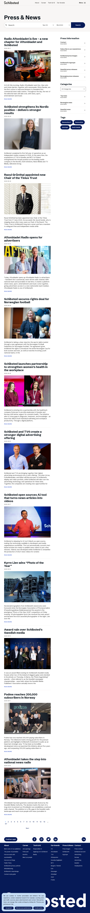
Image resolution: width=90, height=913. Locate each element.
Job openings (26, 849)
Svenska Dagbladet (56, 860)
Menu (82, 3)
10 (33, 822)
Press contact (79, 849)
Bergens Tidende (56, 866)
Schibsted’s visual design (11, 871)
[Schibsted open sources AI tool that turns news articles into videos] (27, 522)
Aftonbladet (54, 851)
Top (83, 839)
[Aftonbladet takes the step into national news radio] (27, 783)
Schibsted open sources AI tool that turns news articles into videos (25, 498)
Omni (52, 877)
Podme (53, 880)
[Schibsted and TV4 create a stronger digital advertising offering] (27, 456)
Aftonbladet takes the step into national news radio (25, 760)
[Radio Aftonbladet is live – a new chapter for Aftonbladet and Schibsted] (27, 66)
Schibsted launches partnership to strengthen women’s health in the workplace (26, 367)
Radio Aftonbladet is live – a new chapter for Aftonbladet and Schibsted (26, 42)
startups (65, 127)
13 (44, 822)
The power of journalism (11, 851)
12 (40, 822)
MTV (52, 863)
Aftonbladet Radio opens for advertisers (23, 239)
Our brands (61, 3)
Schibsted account (80, 851)
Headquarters (78, 866)
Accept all (9, 908)
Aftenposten (54, 857)
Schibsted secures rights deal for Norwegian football (26, 300)
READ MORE (8, 99)
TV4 (52, 854)
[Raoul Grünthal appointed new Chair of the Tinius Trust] (27, 198)
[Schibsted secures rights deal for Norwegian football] (27, 323)
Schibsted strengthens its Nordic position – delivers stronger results (26, 110)
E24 (46, 31)
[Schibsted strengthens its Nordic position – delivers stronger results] (27, 134)
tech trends (76, 127)
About (37, 3)
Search (78, 25)
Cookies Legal (11, 839)
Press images (66, 849)
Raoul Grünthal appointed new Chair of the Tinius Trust (25, 176)
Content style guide (10, 874)
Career (43, 3)
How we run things (9, 860)
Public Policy (8, 31)
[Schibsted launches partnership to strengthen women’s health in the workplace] (27, 391)
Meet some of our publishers (12, 849)
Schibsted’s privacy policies (12, 866)
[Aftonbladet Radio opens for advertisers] (27, 260)
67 (6, 824)
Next (27, 828)
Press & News (68, 845)
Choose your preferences (23, 908)
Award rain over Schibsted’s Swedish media (23, 631)
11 (37, 822)
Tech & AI (51, 3)
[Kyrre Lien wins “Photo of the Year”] (27, 586)
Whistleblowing (8, 868)
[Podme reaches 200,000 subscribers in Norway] (27, 718)
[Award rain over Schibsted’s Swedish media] (27, 653)
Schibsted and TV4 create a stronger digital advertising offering (23, 435)
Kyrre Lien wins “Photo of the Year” (24, 564)
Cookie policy (39, 908)
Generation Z (66, 122)
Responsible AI (37, 849)
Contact (78, 845)
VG (52, 849)
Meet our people (27, 857)
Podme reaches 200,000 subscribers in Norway (20, 696)
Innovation (79, 122)
